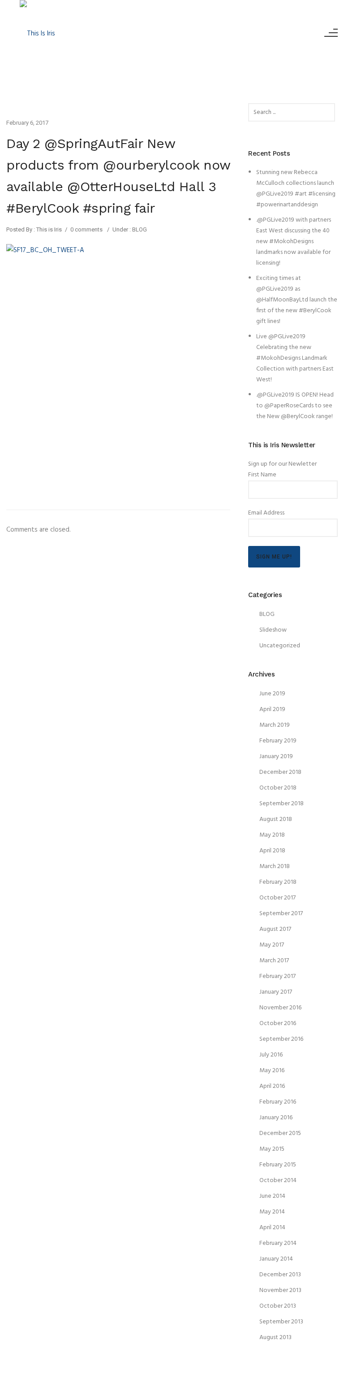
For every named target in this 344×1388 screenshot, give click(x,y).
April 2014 (272, 1227)
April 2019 (272, 709)
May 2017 (271, 945)
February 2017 (277, 976)
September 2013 (281, 1322)
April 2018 (272, 851)
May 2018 (272, 835)
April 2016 (272, 1086)
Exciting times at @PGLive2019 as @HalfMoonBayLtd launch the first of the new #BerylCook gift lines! (296, 300)
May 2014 (272, 1212)
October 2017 (277, 898)
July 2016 (271, 1055)
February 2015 (277, 1165)
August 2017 (275, 929)
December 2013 (280, 1275)
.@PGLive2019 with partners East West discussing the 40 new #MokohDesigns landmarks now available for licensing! (293, 241)
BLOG (139, 229)
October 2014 (278, 1180)
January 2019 (276, 756)
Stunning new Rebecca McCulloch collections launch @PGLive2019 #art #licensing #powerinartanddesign (295, 188)
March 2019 (274, 725)
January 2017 (275, 992)
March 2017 (274, 961)
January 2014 (276, 1259)
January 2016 (275, 1118)
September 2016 (281, 1039)
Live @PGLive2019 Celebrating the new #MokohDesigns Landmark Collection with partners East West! (295, 358)
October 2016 (277, 1023)
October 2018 (278, 788)
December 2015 (280, 1133)
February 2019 (278, 741)
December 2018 (280, 772)
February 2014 (278, 1243)
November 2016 (280, 1008)
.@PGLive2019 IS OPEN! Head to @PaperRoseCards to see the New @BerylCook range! (295, 406)
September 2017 (281, 913)
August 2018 (275, 819)
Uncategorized (279, 646)
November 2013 (280, 1290)
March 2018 (274, 866)
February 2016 (277, 1102)
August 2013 (275, 1337)
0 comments (86, 229)
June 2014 (272, 1196)
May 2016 (271, 1070)
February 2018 (278, 882)
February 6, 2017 (27, 122)
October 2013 (277, 1306)
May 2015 (271, 1149)
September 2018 (281, 804)
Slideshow (273, 630)
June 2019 (272, 694)
